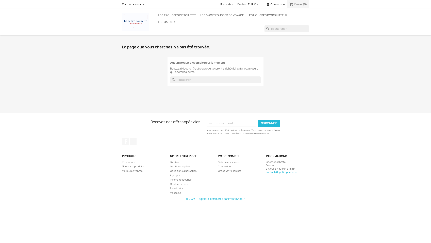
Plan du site (176, 188)
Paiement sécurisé (181, 179)
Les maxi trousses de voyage (222, 15)
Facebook (125, 141)
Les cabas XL (167, 22)
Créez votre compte (229, 170)
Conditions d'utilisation (183, 170)
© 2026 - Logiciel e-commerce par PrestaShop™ (215, 199)
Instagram (133, 141)
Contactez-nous (133, 4)
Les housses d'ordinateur (268, 15)
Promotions (129, 162)
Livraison (175, 162)
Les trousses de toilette (177, 15)
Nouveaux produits (133, 166)
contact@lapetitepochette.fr (283, 172)
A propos (175, 175)
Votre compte (229, 156)
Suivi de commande (229, 162)
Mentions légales (180, 166)
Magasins (175, 192)
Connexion (224, 166)
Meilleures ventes (132, 170)
